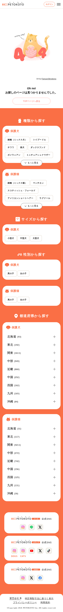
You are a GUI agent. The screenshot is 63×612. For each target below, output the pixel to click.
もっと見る (33, 163)
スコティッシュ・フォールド (22, 190)
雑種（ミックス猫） (17, 183)
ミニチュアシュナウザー (38, 155)
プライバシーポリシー (25, 602)
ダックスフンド (38, 147)
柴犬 (22, 147)
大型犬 (36, 238)
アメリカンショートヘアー (20, 198)
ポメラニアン (14, 155)
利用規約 (45, 602)
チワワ (11, 147)
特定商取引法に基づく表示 (39, 598)
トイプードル (39, 140)
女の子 (23, 273)
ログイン (49, 4)
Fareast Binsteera (49, 79)
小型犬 (11, 238)
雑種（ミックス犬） (17, 140)
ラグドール (44, 198)
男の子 (11, 273)
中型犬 (23, 238)
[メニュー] (59, 4)
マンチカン (38, 183)
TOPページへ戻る (31, 101)
